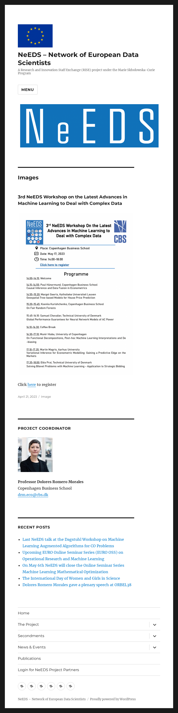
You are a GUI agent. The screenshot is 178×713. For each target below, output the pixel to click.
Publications (29, 658)
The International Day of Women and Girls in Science (71, 578)
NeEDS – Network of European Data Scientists (52, 699)
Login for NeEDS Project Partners (48, 670)
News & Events (32, 647)
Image (46, 396)
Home (23, 613)
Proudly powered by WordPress (113, 699)
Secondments (31, 636)
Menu (27, 90)
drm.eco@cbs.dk (33, 494)
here (32, 384)
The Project (28, 624)
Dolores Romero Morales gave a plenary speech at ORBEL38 (76, 584)
